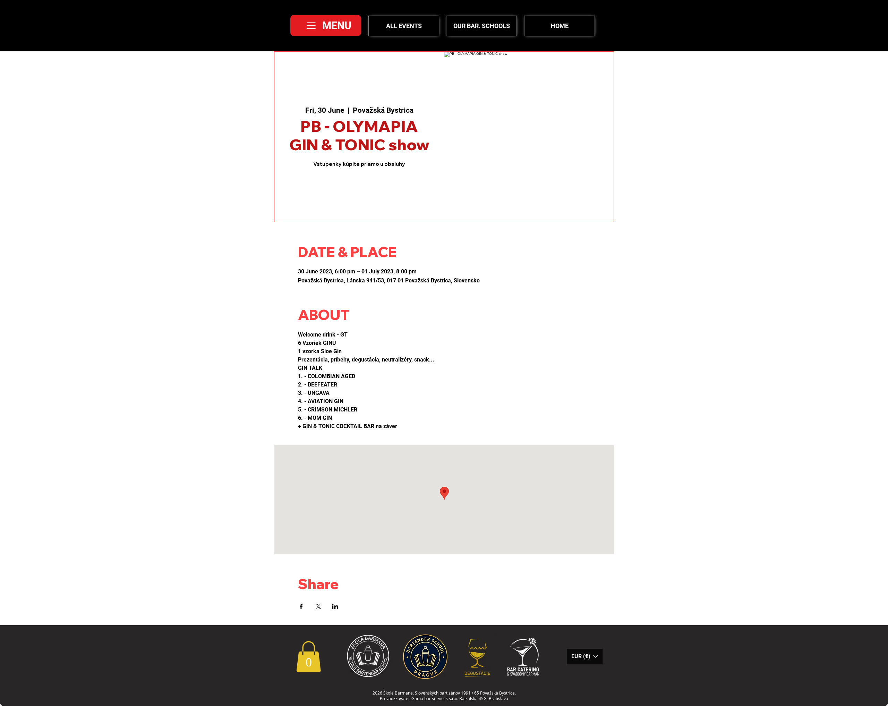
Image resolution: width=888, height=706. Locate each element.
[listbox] (585, 656)
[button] (309, 656)
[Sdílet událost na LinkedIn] (335, 606)
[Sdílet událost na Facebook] (301, 606)
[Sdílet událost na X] (318, 606)
